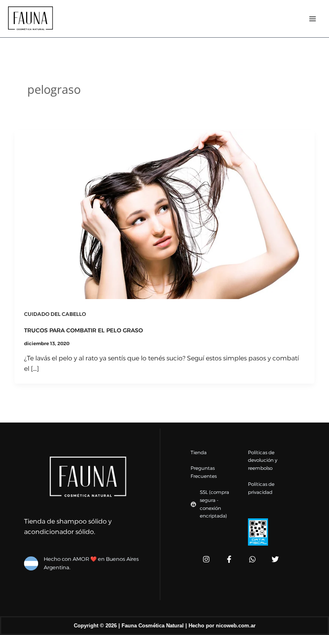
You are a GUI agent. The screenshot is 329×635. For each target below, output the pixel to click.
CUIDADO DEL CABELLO (55, 314)
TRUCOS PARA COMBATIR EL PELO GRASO (83, 330)
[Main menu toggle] (312, 18)
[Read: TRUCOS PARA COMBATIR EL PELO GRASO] (164, 214)
